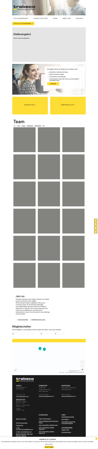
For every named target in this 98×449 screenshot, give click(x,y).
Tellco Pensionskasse (45, 418)
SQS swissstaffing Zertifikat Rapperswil (46, 432)
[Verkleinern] (82, 365)
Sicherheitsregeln (66, 432)
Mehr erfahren (49, 444)
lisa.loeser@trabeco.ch (24, 171)
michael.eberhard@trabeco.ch (24, 224)
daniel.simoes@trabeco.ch (49, 198)
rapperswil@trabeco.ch (48, 224)
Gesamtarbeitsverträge (67, 417)
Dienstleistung (40, 18)
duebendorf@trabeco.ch (73, 198)
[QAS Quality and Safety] (44, 335)
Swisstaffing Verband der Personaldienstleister (68, 422)
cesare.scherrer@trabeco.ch (73, 251)
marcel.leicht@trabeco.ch (49, 170)
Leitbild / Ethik (65, 430)
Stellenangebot (20, 18)
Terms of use (61, 372)
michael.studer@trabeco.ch (49, 144)
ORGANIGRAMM (23, 319)
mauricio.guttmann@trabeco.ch (24, 253)
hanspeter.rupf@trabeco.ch (24, 278)
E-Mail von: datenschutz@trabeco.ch (24, 428)
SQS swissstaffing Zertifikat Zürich (48, 425)
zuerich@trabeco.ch (73, 170)
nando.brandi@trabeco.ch (25, 198)
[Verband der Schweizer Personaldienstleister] (23, 335)
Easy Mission (65, 419)
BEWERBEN (53, 83)
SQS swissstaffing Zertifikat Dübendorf (46, 428)
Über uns (66, 18)
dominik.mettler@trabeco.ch (73, 143)
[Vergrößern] (82, 362)
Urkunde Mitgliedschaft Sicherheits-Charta (48, 421)
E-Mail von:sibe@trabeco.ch (24, 432)
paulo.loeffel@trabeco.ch (73, 225)
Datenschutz (19, 425)
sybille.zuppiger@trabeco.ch (48, 253)
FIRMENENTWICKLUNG (38, 319)
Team (55, 18)
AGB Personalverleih (21, 423)
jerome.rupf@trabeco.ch (24, 142)
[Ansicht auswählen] (82, 369)
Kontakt (79, 18)
